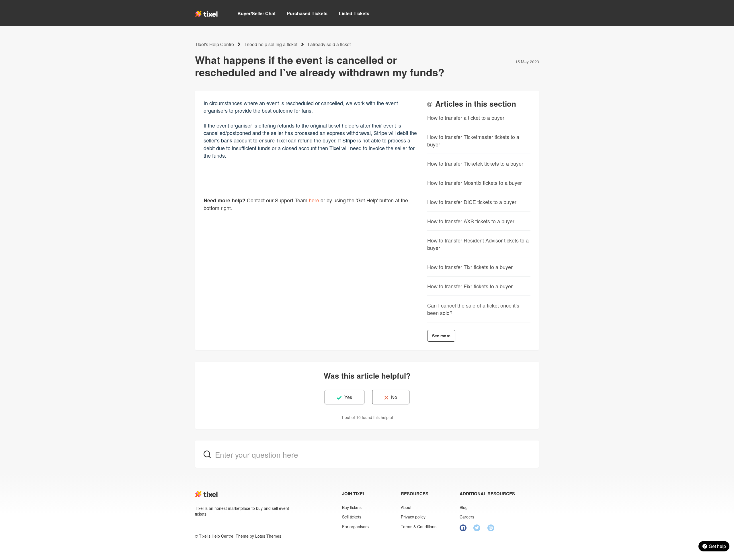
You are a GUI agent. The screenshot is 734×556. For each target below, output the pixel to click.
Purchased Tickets (307, 13)
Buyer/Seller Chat (256, 13)
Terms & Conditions (418, 526)
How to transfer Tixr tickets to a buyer (470, 267)
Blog (464, 507)
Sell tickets (351, 517)
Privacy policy (413, 517)
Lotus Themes (268, 536)
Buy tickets (352, 507)
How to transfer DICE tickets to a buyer (471, 201)
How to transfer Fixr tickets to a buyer (470, 286)
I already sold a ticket (329, 44)
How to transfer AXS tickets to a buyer (470, 221)
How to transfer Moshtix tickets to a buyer (474, 182)
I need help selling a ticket (271, 44)
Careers (467, 517)
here (314, 200)
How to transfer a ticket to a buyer (465, 117)
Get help (717, 546)
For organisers (355, 526)
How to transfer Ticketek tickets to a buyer (475, 163)
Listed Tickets (354, 13)
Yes (348, 397)
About (406, 507)
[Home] (206, 13)
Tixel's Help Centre (214, 44)
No (394, 397)
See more (441, 335)
